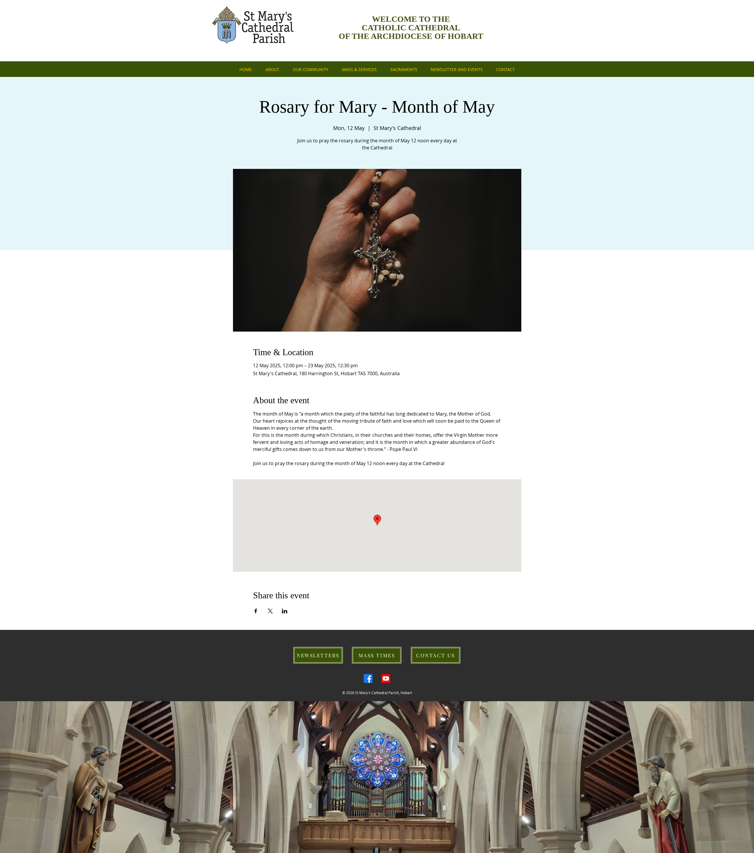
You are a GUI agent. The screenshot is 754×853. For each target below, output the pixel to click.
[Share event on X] (270, 611)
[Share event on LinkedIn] (284, 611)
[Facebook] (368, 678)
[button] (456, 69)
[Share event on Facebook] (256, 611)
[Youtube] (385, 678)
